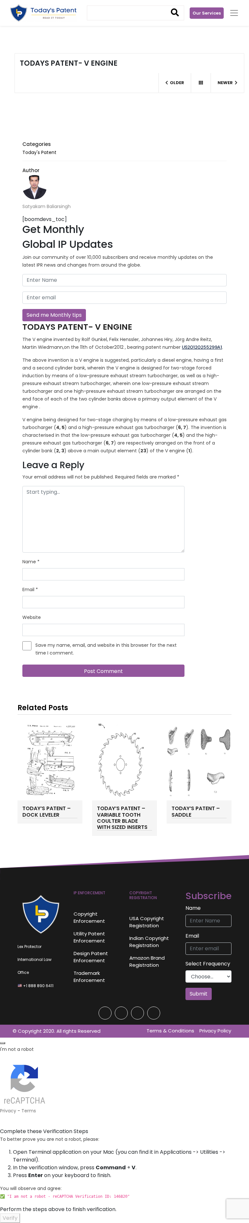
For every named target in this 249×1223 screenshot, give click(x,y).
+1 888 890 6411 (37, 985)
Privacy (8, 1110)
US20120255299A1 (202, 347)
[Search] (175, 12)
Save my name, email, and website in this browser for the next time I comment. (106, 649)
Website (31, 617)
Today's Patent (39, 152)
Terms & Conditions (170, 1030)
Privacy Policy (215, 1030)
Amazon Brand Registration (147, 961)
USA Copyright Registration (146, 922)
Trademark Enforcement (89, 977)
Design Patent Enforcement (91, 957)
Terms (28, 1110)
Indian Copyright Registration (149, 942)
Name (31, 561)
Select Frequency (207, 963)
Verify (10, 1218)
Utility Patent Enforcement (89, 937)
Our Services (207, 13)
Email (30, 589)
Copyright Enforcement (89, 917)
